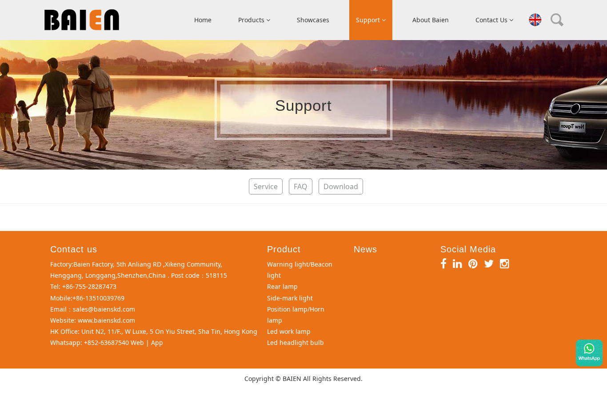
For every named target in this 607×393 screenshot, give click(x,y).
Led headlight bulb (295, 342)
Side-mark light (290, 298)
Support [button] (369, 20)
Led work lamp (289, 331)
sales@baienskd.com (104, 309)
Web (137, 342)
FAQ (300, 186)
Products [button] (252, 20)
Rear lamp (282, 286)
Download (340, 186)
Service (266, 186)
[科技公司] (82, 20)
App (157, 342)
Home (203, 20)
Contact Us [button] (492, 20)
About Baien (430, 20)
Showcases (313, 20)
